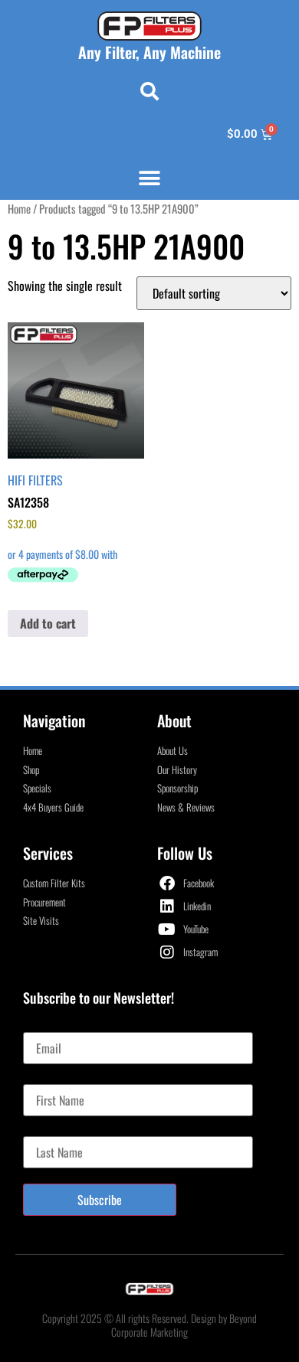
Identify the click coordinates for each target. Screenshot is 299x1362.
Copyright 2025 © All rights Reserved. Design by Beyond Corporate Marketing (149, 1325)
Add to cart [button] (48, 623)
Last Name (46, 1130)
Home (19, 208)
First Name (47, 1078)
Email (35, 1026)
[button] (149, 91)
